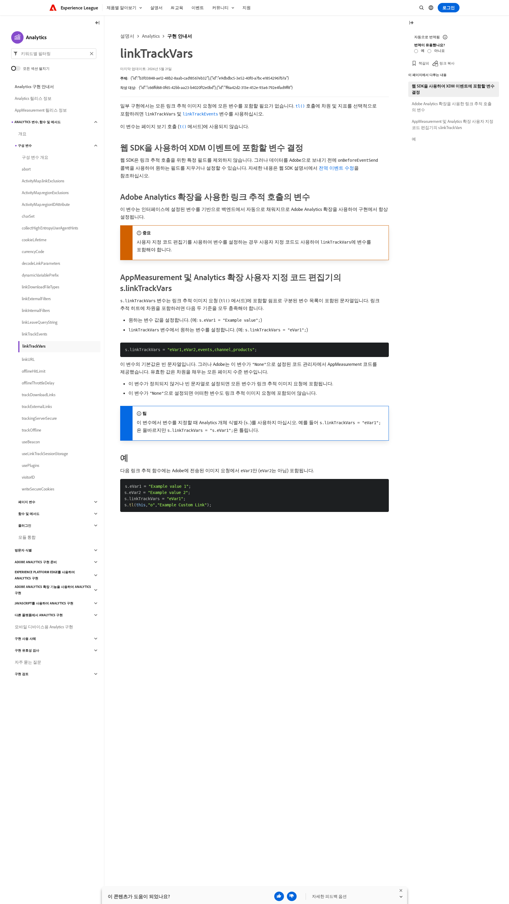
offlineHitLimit (33, 371)
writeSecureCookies (38, 489)
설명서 (127, 36)
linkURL (28, 359)
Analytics (151, 36)
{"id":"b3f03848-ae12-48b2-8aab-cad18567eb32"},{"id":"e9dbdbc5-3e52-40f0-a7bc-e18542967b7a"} (209, 78)
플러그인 (24, 525)
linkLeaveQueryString (39, 322)
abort (26, 169)
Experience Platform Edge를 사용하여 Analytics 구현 (45, 575)
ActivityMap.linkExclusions (43, 181)
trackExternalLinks (37, 406)
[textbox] (53, 53)
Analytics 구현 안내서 (34, 86)
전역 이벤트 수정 (336, 168)
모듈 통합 (27, 537)
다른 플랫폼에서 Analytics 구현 (39, 615)
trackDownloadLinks (38, 394)
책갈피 (424, 63)
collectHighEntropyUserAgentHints (50, 228)
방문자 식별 (23, 550)
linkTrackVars (34, 346)
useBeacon (31, 441)
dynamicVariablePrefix (40, 275)
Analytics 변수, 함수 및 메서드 (37, 122)
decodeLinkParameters (41, 263)
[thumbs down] (292, 896)
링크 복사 (447, 63)
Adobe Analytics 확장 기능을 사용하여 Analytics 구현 (53, 590)
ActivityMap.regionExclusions (45, 192)
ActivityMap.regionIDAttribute (46, 204)
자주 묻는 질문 (28, 662)
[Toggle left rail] (97, 23)
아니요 (439, 50)
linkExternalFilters (36, 298)
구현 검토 (22, 674)
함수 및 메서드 (28, 514)
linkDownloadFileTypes (40, 287)
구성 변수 (25, 145)
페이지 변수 (26, 502)
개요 (22, 133)
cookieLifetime (34, 239)
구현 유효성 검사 (27, 650)
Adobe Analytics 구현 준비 (36, 562)
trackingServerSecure (39, 418)
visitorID (28, 477)
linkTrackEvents (34, 334)
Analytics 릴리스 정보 (33, 98)
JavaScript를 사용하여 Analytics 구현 (44, 603)
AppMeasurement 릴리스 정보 (41, 110)
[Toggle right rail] (411, 23)
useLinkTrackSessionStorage (45, 453)
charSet (28, 216)
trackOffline (31, 430)
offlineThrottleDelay (38, 383)
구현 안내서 (179, 36)
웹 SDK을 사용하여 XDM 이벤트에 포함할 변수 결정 (453, 89)
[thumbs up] (279, 896)
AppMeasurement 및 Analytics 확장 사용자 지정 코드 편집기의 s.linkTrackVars (452, 124)
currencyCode (33, 251)
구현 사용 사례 (25, 639)
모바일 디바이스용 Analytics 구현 (44, 626)
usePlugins (30, 465)
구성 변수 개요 (35, 157)
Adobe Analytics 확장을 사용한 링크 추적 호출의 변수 (452, 107)
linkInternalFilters (36, 310)
